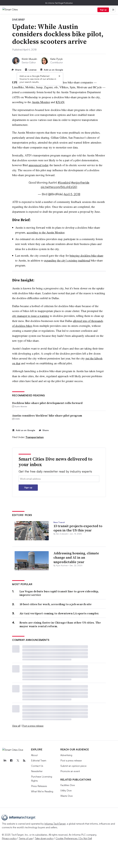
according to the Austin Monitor (45, 232)
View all (16, 725)
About (34, 755)
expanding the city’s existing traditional (67, 260)
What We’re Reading (42, 791)
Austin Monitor (41, 102)
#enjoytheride (80, 182)
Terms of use (26, 838)
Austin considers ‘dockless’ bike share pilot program (47, 415)
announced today (39, 165)
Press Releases (39, 786)
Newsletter (37, 771)
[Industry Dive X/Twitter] (17, 760)
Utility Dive (66, 790)
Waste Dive (66, 795)
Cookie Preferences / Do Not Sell (74, 838)
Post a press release (32, 725)
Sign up (103, 10)
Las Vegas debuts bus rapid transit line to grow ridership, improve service (59, 593)
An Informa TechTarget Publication (59, 3)
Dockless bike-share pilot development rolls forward (47, 403)
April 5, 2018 (72, 194)
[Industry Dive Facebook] (11, 760)
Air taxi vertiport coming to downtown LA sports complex (59, 613)
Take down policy (44, 838)
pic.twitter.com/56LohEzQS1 (59, 187)
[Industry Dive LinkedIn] (5, 760)
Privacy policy (9, 838)
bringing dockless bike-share (86, 255)
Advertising (66, 755)
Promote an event (70, 771)
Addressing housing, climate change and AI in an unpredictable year (76, 557)
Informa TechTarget (55, 823)
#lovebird (64, 182)
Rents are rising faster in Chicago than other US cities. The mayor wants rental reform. (60, 624)
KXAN (60, 102)
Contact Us (37, 765)
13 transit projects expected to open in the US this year (77, 528)
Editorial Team (38, 760)
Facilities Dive (67, 785)
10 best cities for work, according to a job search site (56, 604)
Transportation (35, 437)
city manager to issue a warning (30, 316)
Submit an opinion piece (73, 765)
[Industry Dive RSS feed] (24, 760)
